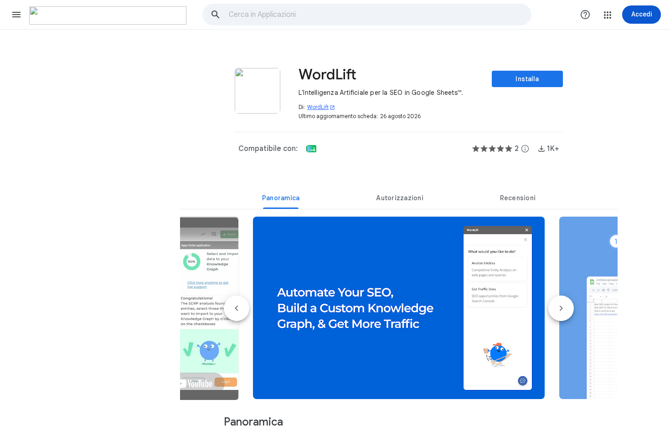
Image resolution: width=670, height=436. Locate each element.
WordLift (321, 107)
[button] (16, 15)
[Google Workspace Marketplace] (107, 15)
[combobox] (379, 14)
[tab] (281, 198)
